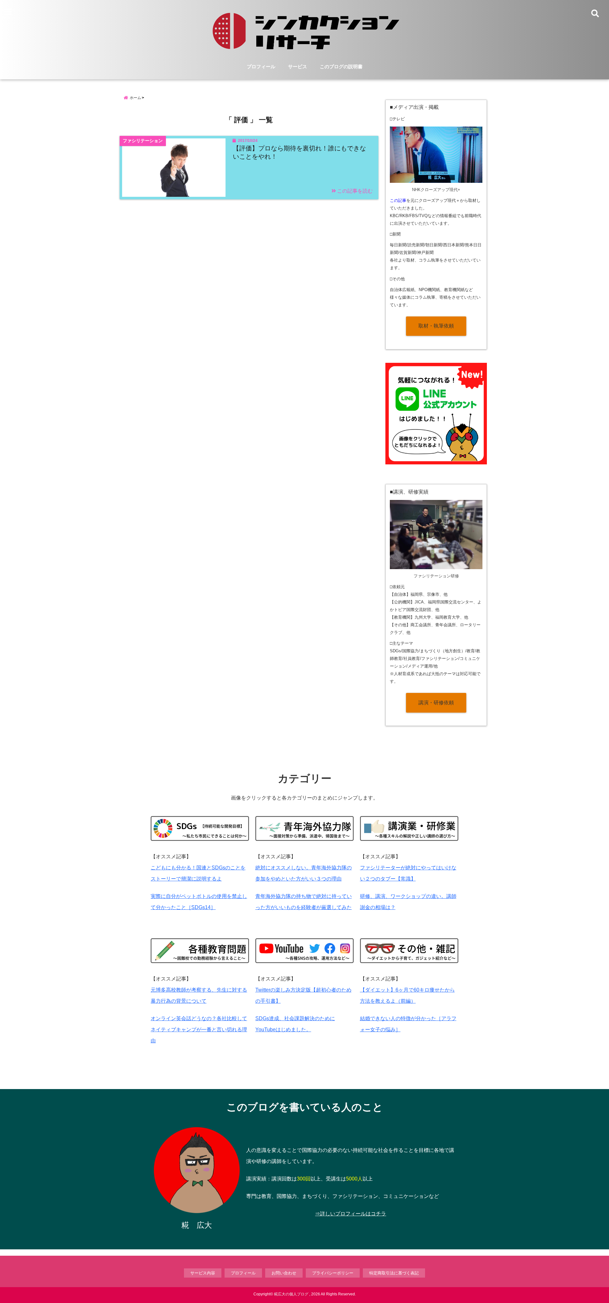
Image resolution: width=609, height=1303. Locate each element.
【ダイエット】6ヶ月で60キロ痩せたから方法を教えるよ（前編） (407, 995)
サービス (297, 66)
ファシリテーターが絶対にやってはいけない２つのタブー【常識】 (408, 873)
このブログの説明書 (341, 66)
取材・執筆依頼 (436, 326)
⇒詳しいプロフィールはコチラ (350, 1213)
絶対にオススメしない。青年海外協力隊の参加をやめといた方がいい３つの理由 (303, 873)
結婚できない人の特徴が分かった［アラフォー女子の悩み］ (408, 1024)
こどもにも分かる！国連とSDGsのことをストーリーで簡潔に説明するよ (198, 873)
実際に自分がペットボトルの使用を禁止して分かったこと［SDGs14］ (199, 902)
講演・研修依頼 (436, 702)
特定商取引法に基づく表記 (394, 1273)
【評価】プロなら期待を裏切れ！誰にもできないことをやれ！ (299, 152)
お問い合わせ (284, 1273)
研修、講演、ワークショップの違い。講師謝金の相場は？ (408, 902)
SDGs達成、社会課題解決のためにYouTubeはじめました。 (295, 1024)
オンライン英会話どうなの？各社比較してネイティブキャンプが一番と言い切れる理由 (199, 1029)
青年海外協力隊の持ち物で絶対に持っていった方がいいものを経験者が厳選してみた (303, 902)
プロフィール (261, 66)
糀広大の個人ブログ (291, 1294)
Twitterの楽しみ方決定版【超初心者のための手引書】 (303, 995)
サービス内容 (202, 1273)
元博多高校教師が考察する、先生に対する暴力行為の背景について (199, 995)
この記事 (398, 200)
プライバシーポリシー (332, 1273)
